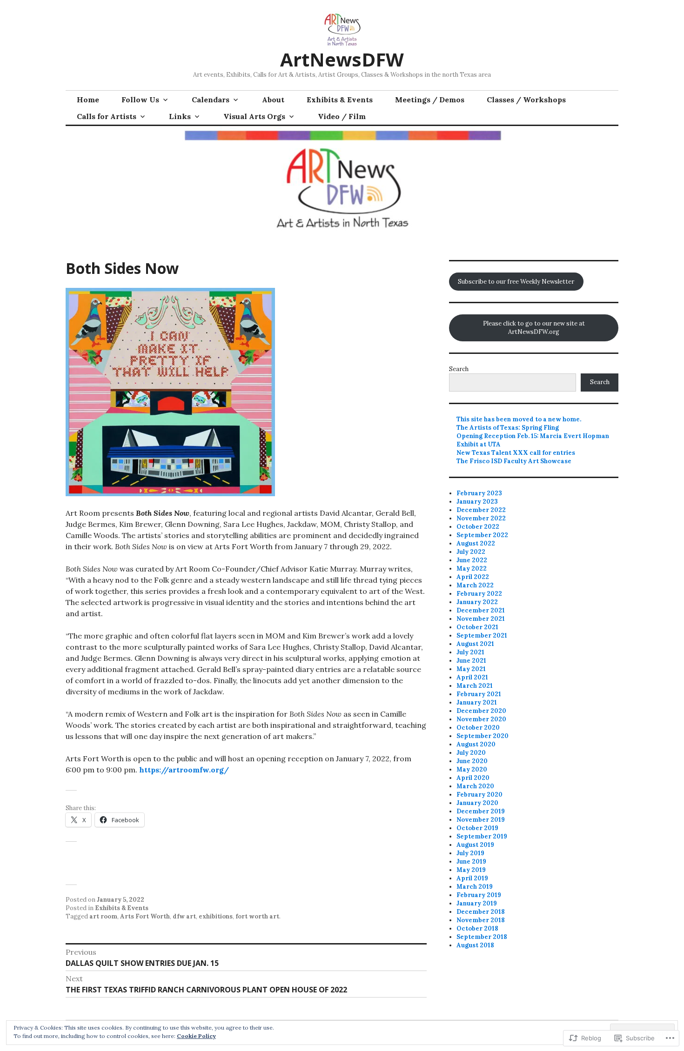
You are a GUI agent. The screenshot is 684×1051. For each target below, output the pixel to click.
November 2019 (480, 820)
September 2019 (481, 836)
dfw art (184, 916)
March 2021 (474, 686)
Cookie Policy (196, 1035)
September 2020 (482, 736)
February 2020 (479, 794)
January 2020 (477, 803)
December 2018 (480, 912)
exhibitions (216, 916)
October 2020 (478, 728)
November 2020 (481, 719)
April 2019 (472, 878)
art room (103, 916)
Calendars (210, 99)
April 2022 (472, 577)
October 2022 (477, 527)
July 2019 (470, 853)
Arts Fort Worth (145, 916)
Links (180, 116)
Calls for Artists (106, 116)
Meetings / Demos (429, 99)
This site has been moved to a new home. (518, 419)
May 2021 (471, 669)
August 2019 (475, 845)
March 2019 (474, 887)
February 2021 (478, 694)
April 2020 (473, 778)
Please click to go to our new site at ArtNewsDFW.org (534, 327)
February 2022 (479, 594)
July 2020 (471, 753)
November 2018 (480, 920)
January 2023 (477, 502)
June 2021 (471, 661)
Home (88, 99)
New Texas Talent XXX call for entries (515, 453)
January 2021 (476, 702)
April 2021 (472, 677)
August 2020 (476, 744)
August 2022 (475, 543)
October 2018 (477, 928)
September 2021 (481, 635)
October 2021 (477, 627)
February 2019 (478, 895)
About (273, 99)
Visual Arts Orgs (254, 116)
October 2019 (477, 828)
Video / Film (342, 116)
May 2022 (471, 568)
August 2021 (475, 644)
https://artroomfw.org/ (184, 769)
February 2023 (479, 493)
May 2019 (471, 870)
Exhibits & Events (340, 99)
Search (459, 369)
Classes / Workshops (526, 99)
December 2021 (480, 610)
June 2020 (472, 761)
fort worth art (257, 916)
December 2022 (481, 510)
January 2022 (477, 602)
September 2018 (481, 937)
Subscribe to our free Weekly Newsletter (516, 282)
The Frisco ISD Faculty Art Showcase (513, 461)
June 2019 (471, 861)
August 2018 (475, 945)
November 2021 (480, 619)
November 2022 (481, 518)
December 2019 (480, 811)
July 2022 (470, 552)
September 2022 (482, 535)
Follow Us (140, 99)
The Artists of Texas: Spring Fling (507, 428)
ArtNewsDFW (342, 59)
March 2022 (475, 585)
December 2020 (481, 711)
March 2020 (475, 786)
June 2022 (471, 560)
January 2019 (476, 903)
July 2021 (470, 652)
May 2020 (471, 769)
